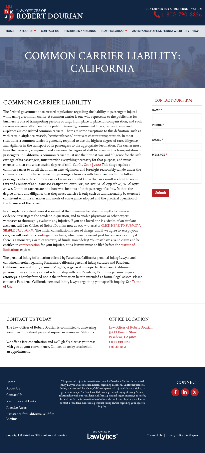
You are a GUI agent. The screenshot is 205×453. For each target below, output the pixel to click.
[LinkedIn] (185, 392)
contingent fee (47, 235)
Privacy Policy (175, 435)
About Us (26, 31)
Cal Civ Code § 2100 (87, 165)
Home (10, 31)
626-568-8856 (118, 347)
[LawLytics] (102, 435)
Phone (158, 125)
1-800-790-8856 (182, 14)
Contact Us (50, 31)
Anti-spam (192, 435)
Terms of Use (155, 435)
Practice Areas (112, 31)
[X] (195, 392)
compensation (29, 245)
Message (159, 154)
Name (157, 110)
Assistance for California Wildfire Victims (165, 31)
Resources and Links (80, 31)
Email (157, 140)
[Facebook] (175, 392)
